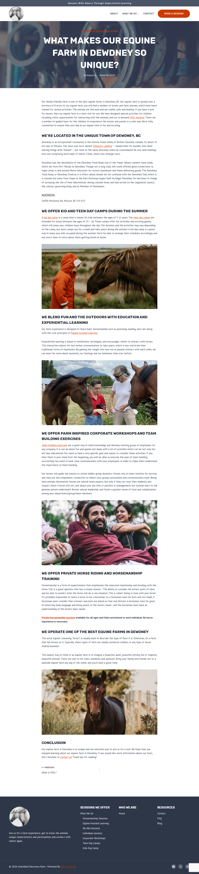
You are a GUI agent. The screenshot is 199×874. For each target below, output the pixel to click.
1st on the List (68, 866)
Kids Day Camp (90, 848)
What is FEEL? (49, 770)
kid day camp (51, 217)
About (114, 13)
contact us (65, 757)
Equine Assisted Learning (84, 333)
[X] (180, 866)
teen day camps (141, 217)
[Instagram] (187, 866)
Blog (159, 823)
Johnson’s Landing (102, 146)
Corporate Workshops (94, 838)
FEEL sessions (137, 117)
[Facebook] (173, 866)
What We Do (86, 813)
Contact (148, 13)
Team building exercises (54, 445)
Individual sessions (92, 833)
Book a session (173, 13)
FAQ (159, 818)
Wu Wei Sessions (91, 828)
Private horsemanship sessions (58, 617)
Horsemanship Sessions (95, 818)
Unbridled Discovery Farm (99, 31)
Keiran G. (92, 75)
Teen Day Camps (91, 843)
